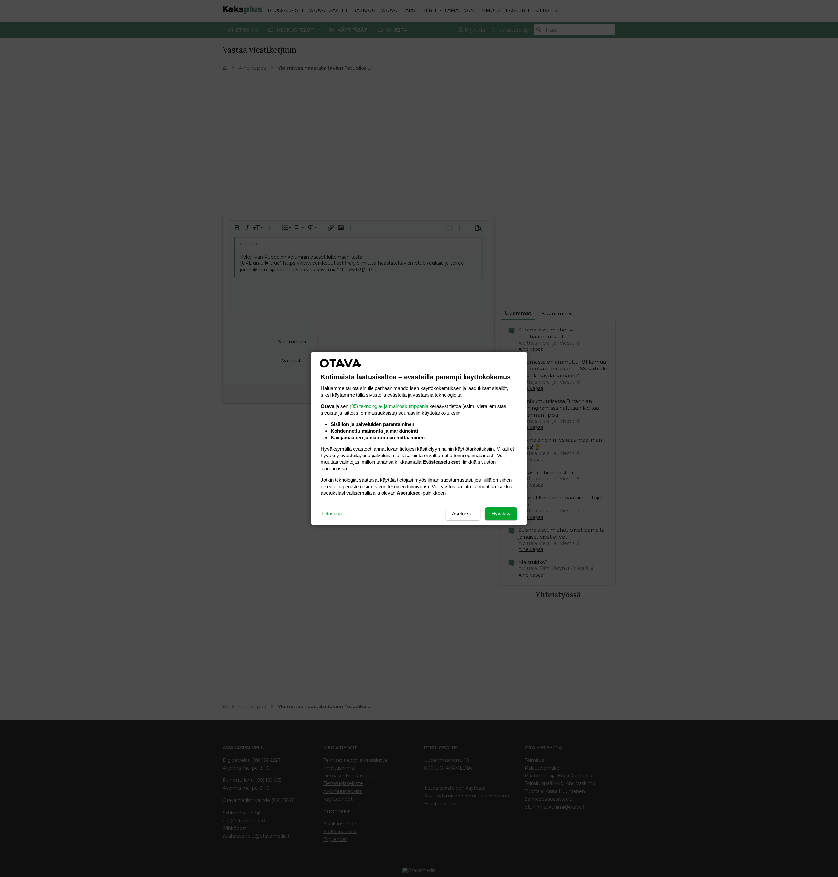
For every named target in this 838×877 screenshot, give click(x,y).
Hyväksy (501, 513)
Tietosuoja (331, 513)
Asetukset (463, 513)
